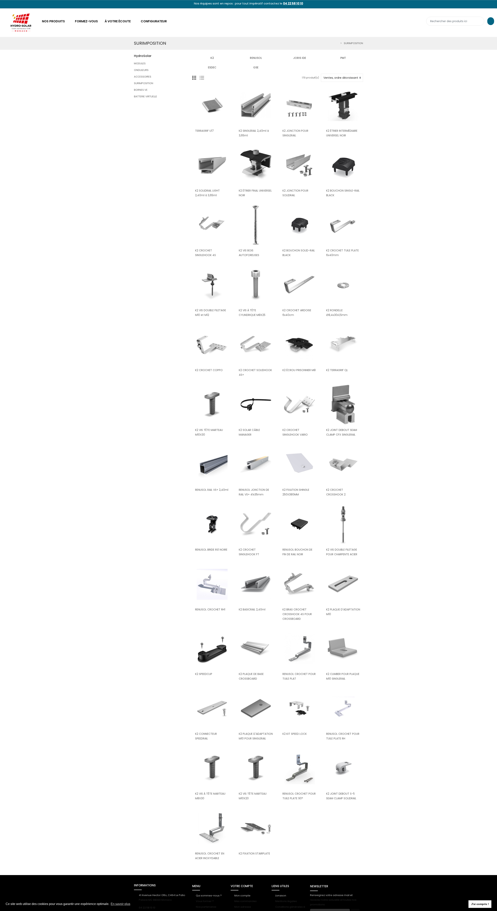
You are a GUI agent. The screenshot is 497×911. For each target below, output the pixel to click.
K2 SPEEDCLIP (203, 674)
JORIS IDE (299, 58)
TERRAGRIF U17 (204, 131)
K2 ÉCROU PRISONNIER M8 (299, 370)
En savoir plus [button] (120, 904)
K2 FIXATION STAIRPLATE (254, 853)
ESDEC (212, 67)
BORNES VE (141, 90)
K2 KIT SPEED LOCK (294, 734)
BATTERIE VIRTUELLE (145, 96)
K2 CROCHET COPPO (209, 370)
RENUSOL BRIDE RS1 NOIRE (211, 550)
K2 (212, 58)
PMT (343, 58)
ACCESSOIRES (142, 76)
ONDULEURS (141, 70)
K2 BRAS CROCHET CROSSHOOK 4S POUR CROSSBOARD (297, 614)
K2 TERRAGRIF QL (337, 370)
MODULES (140, 63)
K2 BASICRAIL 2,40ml (252, 609)
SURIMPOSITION (143, 83)
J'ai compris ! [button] (480, 904)
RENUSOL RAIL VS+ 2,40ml (211, 490)
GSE (255, 67)
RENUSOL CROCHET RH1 (210, 609)
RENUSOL (256, 58)
